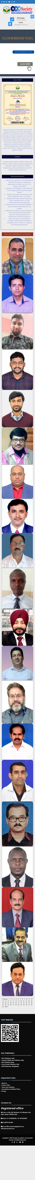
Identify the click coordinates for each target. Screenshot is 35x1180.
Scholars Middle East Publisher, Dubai (13, 1060)
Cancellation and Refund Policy (11, 1089)
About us (4, 1083)
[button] (23, 52)
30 (16, 1003)
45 (23, 1005)
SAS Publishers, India (8, 1058)
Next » (6, 1006)
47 (29, 1005)
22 (26, 1001)
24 (31, 1001)
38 (5, 1005)
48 (31, 1005)
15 (8, 1001)
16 (10, 1001)
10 (26, 999)
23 (29, 1001)
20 (21, 1001)
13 (3, 1001)
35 (29, 1003)
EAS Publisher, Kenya (8, 1062)
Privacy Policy (6, 1085)
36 (31, 1003)
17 (13, 1001)
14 (5, 1001)
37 (3, 1005)
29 (13, 1003)
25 (3, 1003)
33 (23, 1003)
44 (21, 1005)
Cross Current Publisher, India (10, 1064)
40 (10, 1005)
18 (16, 1001)
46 (26, 1005)
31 (18, 1003)
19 (18, 1001)
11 (29, 999)
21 (23, 1001)
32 (21, 1003)
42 (16, 1005)
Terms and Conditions (8, 1087)
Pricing (4, 1091)
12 (31, 999)
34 (26, 1003)
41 (13, 1005)
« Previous (5, 999)
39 (8, 1005)
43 (18, 1005)
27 (8, 1003)
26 (5, 1003)
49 (3, 1006)
